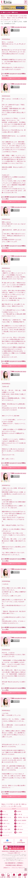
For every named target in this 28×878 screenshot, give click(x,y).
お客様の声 (5, 820)
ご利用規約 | (19, 863)
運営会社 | (20, 865)
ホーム (4, 811)
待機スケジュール (7, 817)
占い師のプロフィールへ (14, 78)
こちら (11, 852)
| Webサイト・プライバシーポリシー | (14, 867)
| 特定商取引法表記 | (11, 865)
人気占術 (5, 826)
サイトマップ (6, 835)
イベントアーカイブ (7, 832)
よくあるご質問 (6, 829)
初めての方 (5, 814)
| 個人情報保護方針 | (10, 863)
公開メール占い (6, 823)
